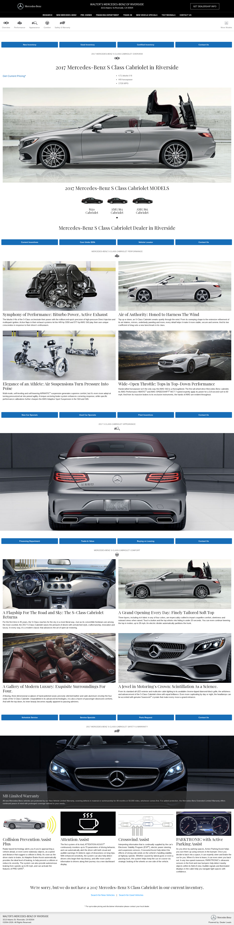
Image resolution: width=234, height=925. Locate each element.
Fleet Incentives (145, 415)
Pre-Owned (86, 15)
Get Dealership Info (204, 6)
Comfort (47, 27)
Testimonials (169, 15)
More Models (226, 27)
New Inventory (29, 45)
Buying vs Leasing (145, 541)
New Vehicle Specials (146, 15)
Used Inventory (88, 45)
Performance (19, 27)
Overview (6, 27)
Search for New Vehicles (103, 895)
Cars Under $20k (87, 242)
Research (47, 15)
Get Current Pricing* (14, 76)
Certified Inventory (145, 45)
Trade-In (127, 15)
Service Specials (87, 717)
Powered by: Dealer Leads (220, 922)
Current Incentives (29, 242)
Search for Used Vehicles (131, 895)
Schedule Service (30, 717)
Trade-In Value (87, 541)
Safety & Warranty (62, 27)
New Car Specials (30, 415)
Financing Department (107, 15)
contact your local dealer (139, 906)
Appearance (34, 27)
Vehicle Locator (146, 242)
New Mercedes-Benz (66, 15)
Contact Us (185, 15)
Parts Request (145, 717)
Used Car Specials (87, 415)
